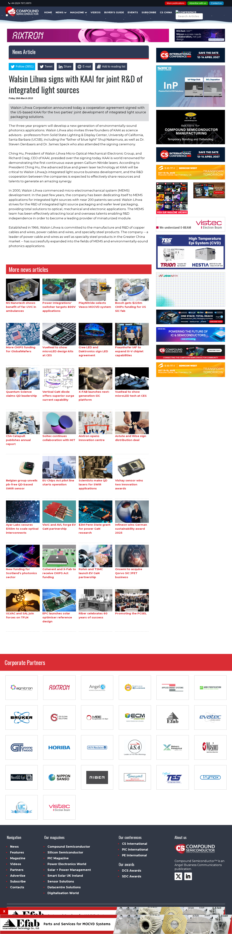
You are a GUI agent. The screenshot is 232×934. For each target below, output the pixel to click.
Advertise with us (197, 3)
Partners (16, 870)
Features (17, 852)
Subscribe (149, 12)
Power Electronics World (66, 864)
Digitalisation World (63, 893)
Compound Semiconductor (68, 846)
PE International (134, 855)
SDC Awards (131, 876)
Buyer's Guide (114, 12)
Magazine (77, 12)
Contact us (216, 3)
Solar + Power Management (69, 870)
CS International (134, 843)
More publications (175, 3)
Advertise (17, 875)
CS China (166, 12)
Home (48, 12)
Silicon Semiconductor (65, 852)
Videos (96, 12)
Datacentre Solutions (64, 887)
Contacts (17, 887)
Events (133, 12)
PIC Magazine (58, 858)
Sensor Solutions (60, 881)
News (60, 12)
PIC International (135, 849)
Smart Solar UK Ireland (65, 875)
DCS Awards (131, 870)
